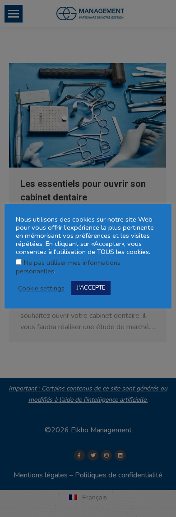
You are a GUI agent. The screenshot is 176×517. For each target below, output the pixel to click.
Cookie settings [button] (41, 288)
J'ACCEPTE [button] (91, 288)
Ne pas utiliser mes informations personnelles (68, 267)
